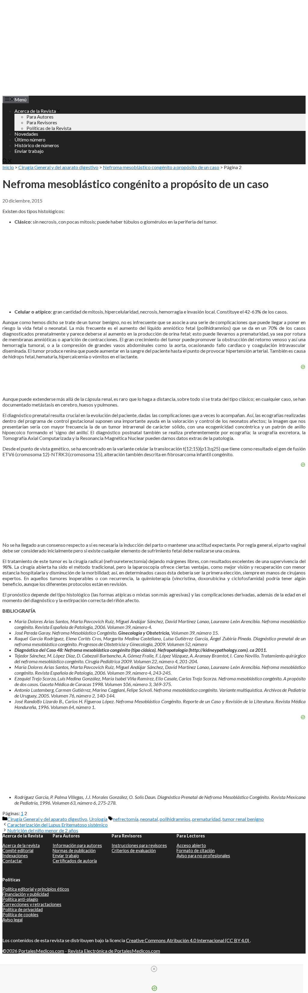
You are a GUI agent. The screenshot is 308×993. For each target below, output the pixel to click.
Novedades (26, 134)
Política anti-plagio (20, 899)
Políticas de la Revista (48, 128)
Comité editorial (17, 850)
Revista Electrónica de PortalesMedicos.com (114, 951)
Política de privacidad (22, 909)
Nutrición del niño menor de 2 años (42, 830)
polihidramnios (175, 819)
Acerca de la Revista (35, 111)
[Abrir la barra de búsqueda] (7, 161)
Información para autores (77, 845)
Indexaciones (15, 855)
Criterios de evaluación (134, 850)
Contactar (12, 860)
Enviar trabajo (29, 151)
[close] (154, 969)
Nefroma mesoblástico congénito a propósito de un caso (161, 167)
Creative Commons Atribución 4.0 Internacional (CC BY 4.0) (188, 940)
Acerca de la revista (21, 845)
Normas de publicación (74, 850)
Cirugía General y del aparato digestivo (58, 167)
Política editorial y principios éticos (35, 889)
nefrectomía (125, 819)
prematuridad (206, 819)
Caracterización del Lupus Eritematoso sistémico (57, 825)
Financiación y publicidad (25, 894)
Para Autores (40, 116)
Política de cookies (20, 914)
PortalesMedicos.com (41, 951)
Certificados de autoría (75, 860)
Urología (98, 819)
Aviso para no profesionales (203, 855)
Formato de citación (196, 850)
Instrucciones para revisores (139, 845)
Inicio (8, 167)
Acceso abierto (191, 845)
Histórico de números (36, 145)
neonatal (149, 819)
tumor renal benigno (243, 819)
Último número (29, 139)
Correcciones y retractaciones (31, 904)
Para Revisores (41, 122)
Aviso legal (12, 919)
